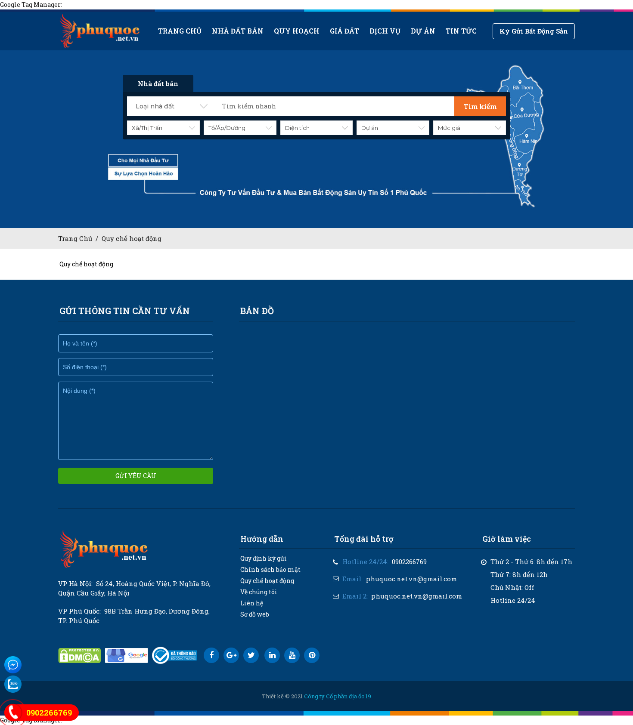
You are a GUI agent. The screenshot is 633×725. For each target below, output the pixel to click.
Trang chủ (180, 30)
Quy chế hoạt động (131, 238)
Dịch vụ (384, 30)
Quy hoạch (297, 30)
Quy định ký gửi (263, 558)
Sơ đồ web (254, 614)
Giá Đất (344, 30)
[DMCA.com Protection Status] (79, 655)
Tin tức (461, 30)
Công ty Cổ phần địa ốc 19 (337, 696)
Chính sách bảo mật (270, 569)
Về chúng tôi (258, 592)
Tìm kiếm (480, 106)
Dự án (423, 30)
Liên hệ (251, 603)
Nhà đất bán (238, 30)
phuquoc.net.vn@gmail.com (411, 578)
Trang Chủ (75, 238)
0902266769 (409, 561)
